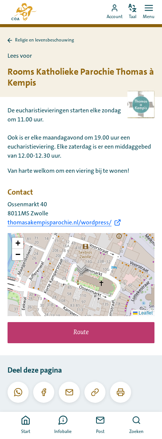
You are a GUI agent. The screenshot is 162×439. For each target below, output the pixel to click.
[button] (81, 267)
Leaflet (145, 312)
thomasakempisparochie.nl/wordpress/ (60, 222)
